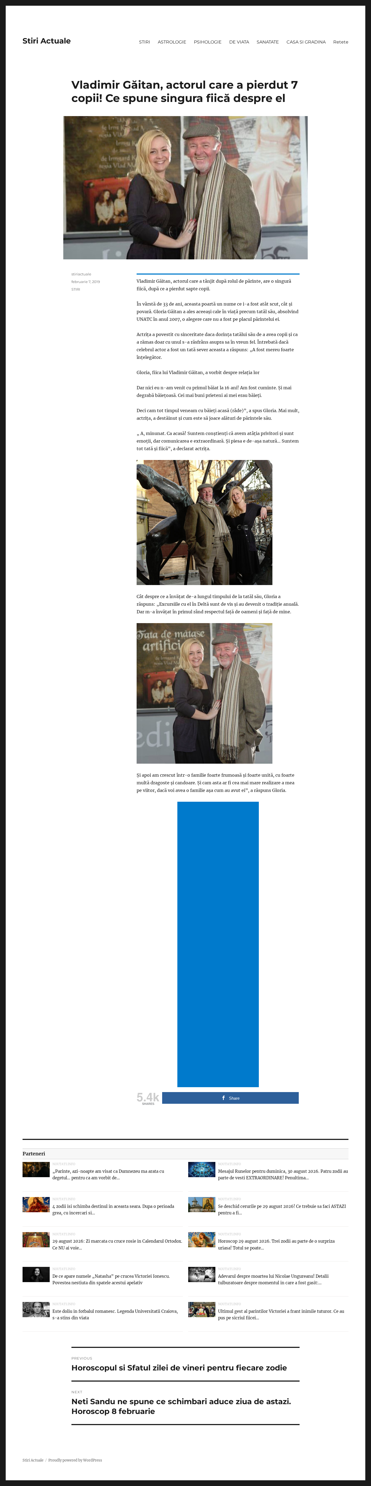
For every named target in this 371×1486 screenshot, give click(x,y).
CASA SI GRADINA (306, 42)
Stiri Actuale (47, 40)
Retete (340, 42)
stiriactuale (81, 274)
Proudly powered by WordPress (75, 1460)
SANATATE (268, 42)
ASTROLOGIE (172, 42)
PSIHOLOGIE (208, 42)
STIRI (144, 42)
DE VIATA (239, 42)
